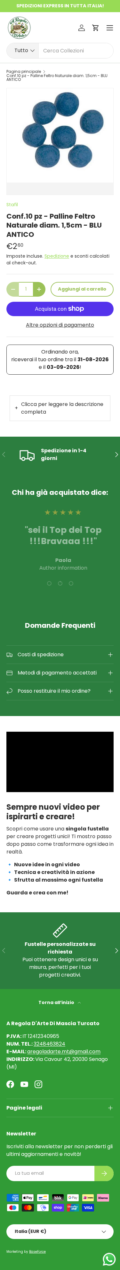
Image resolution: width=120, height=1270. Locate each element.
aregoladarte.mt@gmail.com (63, 1051)
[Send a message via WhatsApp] (109, 1259)
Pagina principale (23, 72)
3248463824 (49, 1044)
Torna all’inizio (56, 1002)
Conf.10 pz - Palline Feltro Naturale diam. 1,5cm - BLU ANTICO (57, 78)
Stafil (12, 204)
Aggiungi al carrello (82, 289)
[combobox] (60, 50)
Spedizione (56, 256)
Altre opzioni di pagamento (60, 325)
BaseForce (37, 1251)
